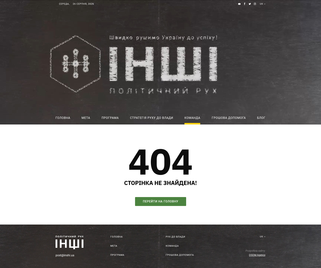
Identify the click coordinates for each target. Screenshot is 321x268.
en (261, 12)
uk (261, 8)
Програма (110, 118)
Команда (192, 118)
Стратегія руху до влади (151, 118)
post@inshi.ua (65, 255)
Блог (261, 118)
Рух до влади (175, 236)
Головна (63, 118)
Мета (86, 118)
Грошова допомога (229, 118)
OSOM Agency (257, 255)
